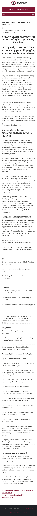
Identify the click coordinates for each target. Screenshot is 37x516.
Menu (4, 14)
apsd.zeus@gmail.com (20, 9)
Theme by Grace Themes (18, 513)
